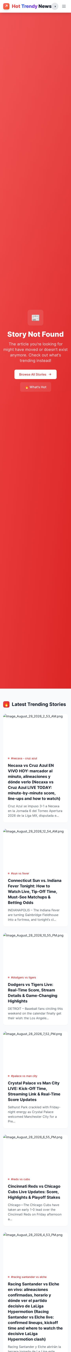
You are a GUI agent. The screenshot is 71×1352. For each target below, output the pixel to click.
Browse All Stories (32, 374)
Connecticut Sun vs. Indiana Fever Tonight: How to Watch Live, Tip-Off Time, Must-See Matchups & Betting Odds (35, 891)
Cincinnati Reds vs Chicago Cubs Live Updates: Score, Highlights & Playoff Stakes (34, 1192)
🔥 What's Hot (35, 387)
